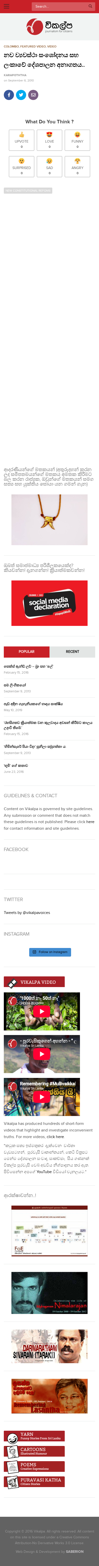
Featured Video (33, 46)
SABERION (75, 1552)
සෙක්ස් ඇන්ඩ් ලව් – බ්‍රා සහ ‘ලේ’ (28, 666)
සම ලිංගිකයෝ (15, 685)
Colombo (11, 46)
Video (51, 46)
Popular (27, 652)
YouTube (44, 1172)
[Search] (90, 7)
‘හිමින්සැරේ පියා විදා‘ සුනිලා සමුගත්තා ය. (35, 746)
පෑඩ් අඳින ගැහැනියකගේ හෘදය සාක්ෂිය (33, 704)
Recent (72, 652)
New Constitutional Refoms (28, 190)
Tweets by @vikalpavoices (27, 912)
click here (55, 1137)
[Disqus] (49, 261)
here (90, 822)
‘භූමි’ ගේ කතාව (16, 765)
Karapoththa (15, 75)
